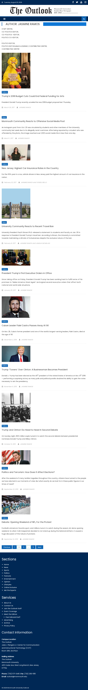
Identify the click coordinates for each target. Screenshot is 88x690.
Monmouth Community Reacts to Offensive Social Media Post (33, 121)
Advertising (8, 620)
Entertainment (10, 579)
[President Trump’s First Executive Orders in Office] (44, 257)
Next (39, 547)
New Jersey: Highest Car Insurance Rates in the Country (30, 168)
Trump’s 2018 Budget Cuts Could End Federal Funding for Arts (33, 96)
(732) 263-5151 (30, 674)
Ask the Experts (10, 590)
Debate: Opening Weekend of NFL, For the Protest (26, 522)
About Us (7, 603)
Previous (7, 547)
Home (6, 564)
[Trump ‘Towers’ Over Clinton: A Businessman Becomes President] (44, 354)
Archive (7, 623)
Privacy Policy (9, 626)
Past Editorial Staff (13, 617)
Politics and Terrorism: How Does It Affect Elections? (28, 472)
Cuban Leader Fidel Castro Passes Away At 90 (25, 325)
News (4, 117)
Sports (6, 570)
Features (7, 576)
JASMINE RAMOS (25, 107)
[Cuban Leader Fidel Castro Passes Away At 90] (44, 307)
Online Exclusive (10, 587)
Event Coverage (10, 611)
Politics (4, 92)
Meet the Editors (10, 614)
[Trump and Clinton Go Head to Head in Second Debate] (44, 407)
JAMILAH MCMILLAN (43, 243)
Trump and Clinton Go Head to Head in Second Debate (30, 430)
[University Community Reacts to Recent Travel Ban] (44, 204)
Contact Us (8, 606)
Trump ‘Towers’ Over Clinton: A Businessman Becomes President (35, 369)
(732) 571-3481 (13, 674)
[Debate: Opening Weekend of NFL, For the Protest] (44, 504)
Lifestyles (7, 584)
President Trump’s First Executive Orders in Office (27, 273)
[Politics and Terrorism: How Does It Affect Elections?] (44, 457)
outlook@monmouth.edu (17, 676)
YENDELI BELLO (42, 182)
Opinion (7, 582)
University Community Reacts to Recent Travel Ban (28, 226)
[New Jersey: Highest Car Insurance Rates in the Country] (44, 152)
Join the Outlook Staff (13, 608)
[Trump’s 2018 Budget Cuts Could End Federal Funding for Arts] (44, 70)
